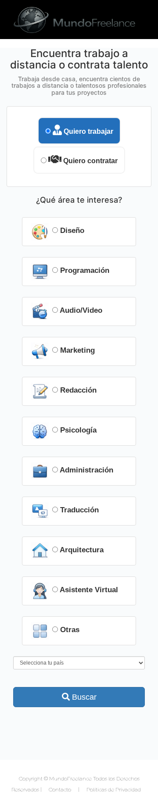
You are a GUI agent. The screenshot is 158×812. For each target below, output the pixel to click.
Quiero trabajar (87, 131)
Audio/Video (80, 310)
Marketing (76, 350)
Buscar (83, 697)
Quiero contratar (89, 161)
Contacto (60, 790)
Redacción (77, 390)
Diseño (71, 230)
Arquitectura (81, 550)
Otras (68, 630)
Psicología (77, 430)
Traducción (78, 510)
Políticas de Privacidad (113, 790)
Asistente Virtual (88, 590)
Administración (85, 470)
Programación (83, 270)
